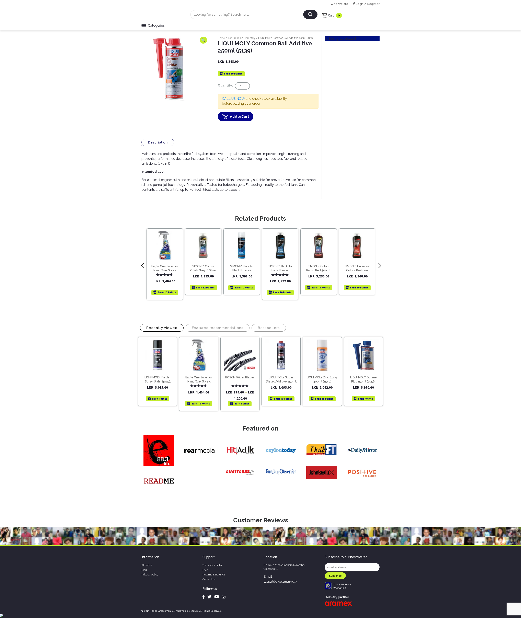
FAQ (205, 569)
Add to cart (166, 263)
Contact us (208, 579)
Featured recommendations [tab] (217, 328)
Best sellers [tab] (269, 328)
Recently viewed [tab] (161, 328)
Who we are (339, 4)
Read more (243, 259)
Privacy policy (149, 574)
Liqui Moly (249, 38)
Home (221, 38)
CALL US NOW (233, 99)
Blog (144, 569)
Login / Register (367, 4)
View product (164, 271)
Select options (242, 373)
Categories (156, 25)
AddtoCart (239, 116)
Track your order (212, 565)
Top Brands (234, 38)
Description (157, 142)
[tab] (157, 142)
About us (146, 565)
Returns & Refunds (213, 574)
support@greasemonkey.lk (280, 581)
